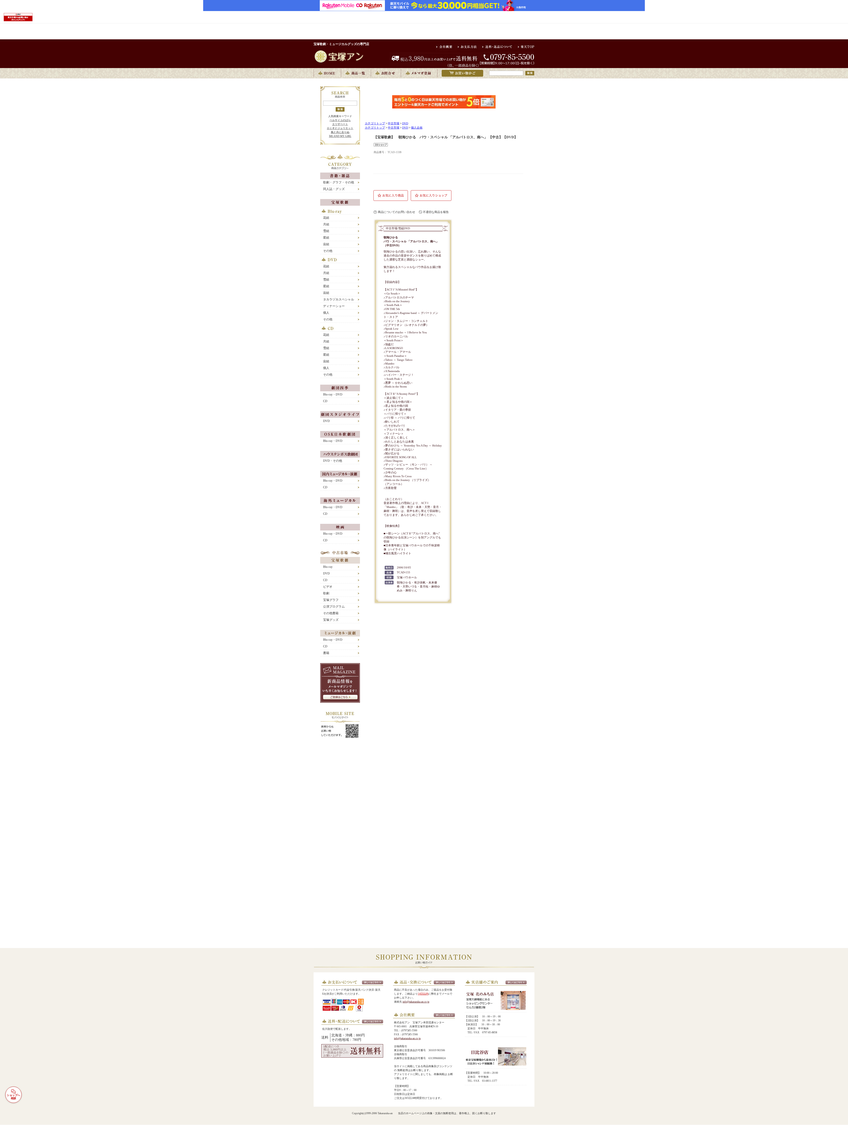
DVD (405, 123)
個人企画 (416, 127)
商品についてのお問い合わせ (396, 212)
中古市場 (393, 123)
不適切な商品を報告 (436, 212)
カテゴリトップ (375, 123)
